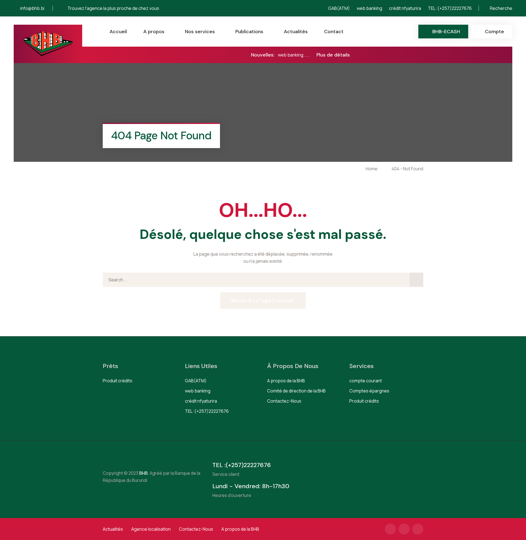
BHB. (143, 473)
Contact (334, 31)
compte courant (365, 381)
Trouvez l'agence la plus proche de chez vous (113, 8)
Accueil (118, 31)
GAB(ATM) (339, 8)
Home (372, 169)
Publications (249, 31)
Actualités (296, 31)
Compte (494, 31)
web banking (369, 8)
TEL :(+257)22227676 (450, 8)
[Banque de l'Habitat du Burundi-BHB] (48, 44)
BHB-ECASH (446, 31)
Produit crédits (117, 381)
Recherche (500, 8)
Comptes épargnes (369, 391)
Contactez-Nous (284, 401)
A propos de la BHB (286, 381)
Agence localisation (151, 529)
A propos (153, 31)
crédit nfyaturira (405, 8)
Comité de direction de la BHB (296, 391)
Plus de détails (333, 55)
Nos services (200, 31)
